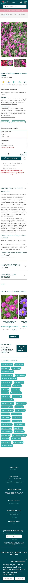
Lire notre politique (8, 574)
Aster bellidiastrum (6, 375)
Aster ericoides (5, 386)
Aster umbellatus (6, 428)
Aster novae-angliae (7, 403)
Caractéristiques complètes (8, 117)
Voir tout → (14, 336)
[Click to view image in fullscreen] (14, 39)
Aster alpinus (5, 368)
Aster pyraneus (20, 410)
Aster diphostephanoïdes (9, 379)
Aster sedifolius (17, 417)
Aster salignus (5, 417)
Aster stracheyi (5, 442)
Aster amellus (16, 368)
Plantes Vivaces (9, 14)
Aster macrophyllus (7, 400)
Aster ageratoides (6, 364)
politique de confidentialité (13, 543)
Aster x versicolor (6, 431)
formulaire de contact (14, 479)
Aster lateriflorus (16, 393)
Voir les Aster (5, 121)
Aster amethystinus (7, 371)
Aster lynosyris (17, 396)
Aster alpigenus (19, 431)
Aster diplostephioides (19, 435)
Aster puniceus (16, 438)
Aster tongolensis (6, 424)
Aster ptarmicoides (7, 410)
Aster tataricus (17, 421)
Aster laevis (4, 393)
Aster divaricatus (6, 382)
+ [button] (8, 153)
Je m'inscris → (14, 539)
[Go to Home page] (8, 2)
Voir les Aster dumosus (18, 121)
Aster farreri (5, 438)
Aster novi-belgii (21, 403)
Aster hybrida (16, 389)
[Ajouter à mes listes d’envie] (24, 158)
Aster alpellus (19, 364)
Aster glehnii (5, 389)
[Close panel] (26, 559)
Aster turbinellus (19, 424)
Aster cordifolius (20, 375)
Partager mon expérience (21, 348)
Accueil (2, 14)
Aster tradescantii (6, 446)
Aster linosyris (5, 396)
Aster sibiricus (5, 421)
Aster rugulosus (16, 414)
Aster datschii (18, 428)
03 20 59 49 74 (17, 478)
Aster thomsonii (18, 442)
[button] (17, 2)
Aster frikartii (17, 386)
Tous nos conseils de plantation (9, 104)
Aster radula (5, 414)
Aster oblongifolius (6, 407)
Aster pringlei (19, 407)
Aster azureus (5, 435)
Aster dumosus (21, 14)
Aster (15, 14)
